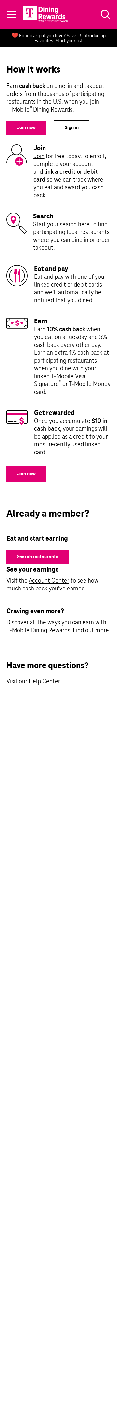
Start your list (69, 41)
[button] (11, 15)
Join (39, 156)
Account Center (49, 581)
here (84, 224)
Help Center (44, 681)
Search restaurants (37, 556)
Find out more (91, 630)
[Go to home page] (46, 14)
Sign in (72, 127)
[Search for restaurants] (105, 15)
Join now (26, 127)
